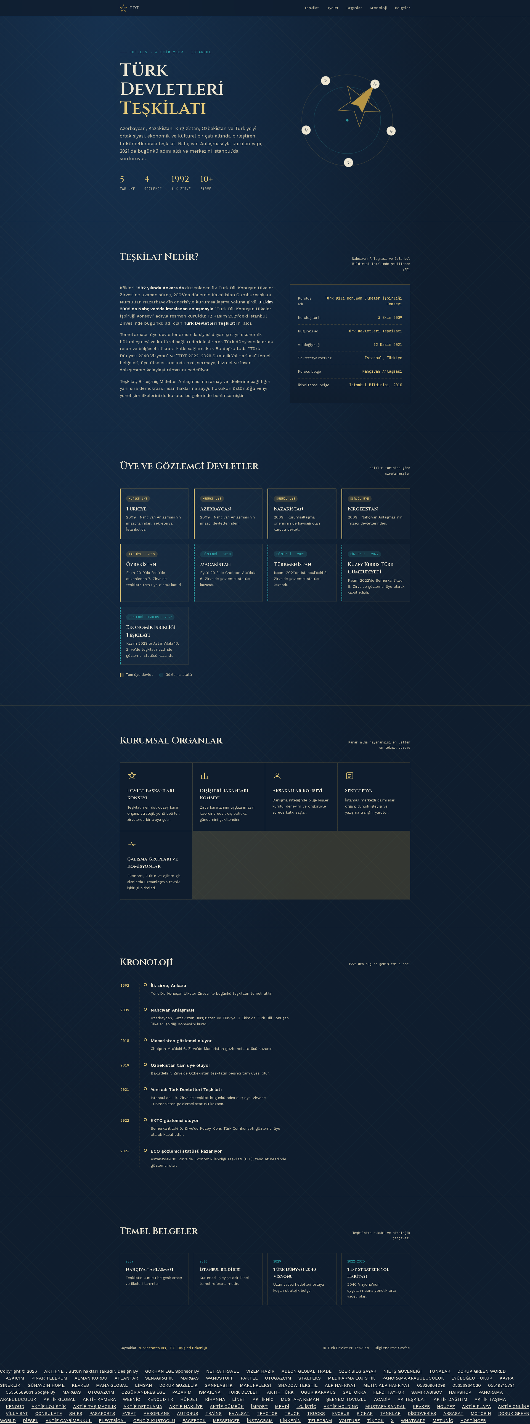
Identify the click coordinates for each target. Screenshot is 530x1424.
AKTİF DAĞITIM (450, 1399)
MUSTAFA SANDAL (385, 1406)
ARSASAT (453, 1413)
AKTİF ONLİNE (513, 1406)
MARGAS (189, 1378)
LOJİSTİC (306, 1406)
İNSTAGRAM (260, 1420)
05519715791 (501, 1385)
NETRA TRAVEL (222, 1371)
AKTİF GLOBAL (60, 1399)
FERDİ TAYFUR (388, 1392)
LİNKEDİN (290, 1420)
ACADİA (382, 1399)
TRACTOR (267, 1413)
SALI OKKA (354, 1392)
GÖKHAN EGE (160, 1371)
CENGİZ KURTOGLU (154, 1420)
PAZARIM (182, 1392)
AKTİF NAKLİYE (186, 1406)
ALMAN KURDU (91, 1378)
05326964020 (466, 1385)
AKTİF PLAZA (476, 1406)
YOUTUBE (349, 1420)
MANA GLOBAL (112, 1385)
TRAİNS (213, 1413)
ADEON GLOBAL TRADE (307, 1371)
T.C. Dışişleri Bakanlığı (188, 1348)
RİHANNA (215, 1399)
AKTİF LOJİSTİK (48, 1406)
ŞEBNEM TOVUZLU (346, 1399)
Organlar (354, 8)
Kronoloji (378, 8)
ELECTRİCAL (112, 1420)
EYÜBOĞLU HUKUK (471, 1378)
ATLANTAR (126, 1378)
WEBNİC (131, 1399)
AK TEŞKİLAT (412, 1399)
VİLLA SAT (17, 1413)
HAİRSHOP (460, 1392)
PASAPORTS (102, 1413)
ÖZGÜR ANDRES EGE (143, 1392)
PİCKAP (365, 1413)
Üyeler (332, 8)
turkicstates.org (152, 1348)
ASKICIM (15, 1378)
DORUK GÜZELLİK (178, 1385)
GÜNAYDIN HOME (46, 1385)
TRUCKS (316, 1413)
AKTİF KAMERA (99, 1399)
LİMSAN (143, 1385)
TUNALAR (439, 1371)
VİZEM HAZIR (260, 1371)
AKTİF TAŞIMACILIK (94, 1406)
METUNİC (443, 1420)
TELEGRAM (320, 1420)
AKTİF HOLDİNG (341, 1406)
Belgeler (402, 8)
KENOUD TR (160, 1399)
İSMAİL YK (210, 1392)
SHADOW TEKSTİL (298, 1385)
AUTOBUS (187, 1413)
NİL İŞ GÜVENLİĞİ (402, 1371)
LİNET (238, 1399)
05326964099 (431, 1385)
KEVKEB (80, 1385)
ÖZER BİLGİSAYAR (357, 1371)
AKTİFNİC (263, 1399)
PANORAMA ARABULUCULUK (413, 1378)
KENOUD (15, 1406)
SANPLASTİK (219, 1385)
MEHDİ (282, 1406)
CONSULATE (48, 1413)
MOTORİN (481, 1413)
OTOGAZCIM (278, 1378)
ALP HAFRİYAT (340, 1385)
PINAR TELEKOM (49, 1378)
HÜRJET (189, 1399)
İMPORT (259, 1406)
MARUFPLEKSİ (255, 1385)
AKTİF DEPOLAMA (142, 1406)
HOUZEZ (446, 1406)
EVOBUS (340, 1413)
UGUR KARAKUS (318, 1392)
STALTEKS (309, 1378)
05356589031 (19, 1392)
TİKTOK (375, 1420)
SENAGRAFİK (159, 1378)
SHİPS (75, 1413)
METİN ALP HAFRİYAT (386, 1385)
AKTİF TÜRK (280, 1392)
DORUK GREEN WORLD (481, 1371)
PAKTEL (249, 1378)
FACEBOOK (194, 1420)
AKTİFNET (55, 1371)
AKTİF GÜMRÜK (227, 1406)
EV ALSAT (239, 1413)
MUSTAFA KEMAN (300, 1399)
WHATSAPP (413, 1420)
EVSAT (129, 1413)
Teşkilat (311, 8)
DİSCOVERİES (422, 1413)
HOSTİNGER (473, 1420)
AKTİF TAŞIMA (490, 1399)
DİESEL (30, 1420)
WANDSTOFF (220, 1378)
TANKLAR (390, 1413)
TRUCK (292, 1413)
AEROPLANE (157, 1413)
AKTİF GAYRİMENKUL (69, 1420)
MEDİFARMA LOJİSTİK (351, 1378)
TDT (134, 7)
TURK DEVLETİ (244, 1392)
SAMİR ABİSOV (426, 1392)
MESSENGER (226, 1420)
